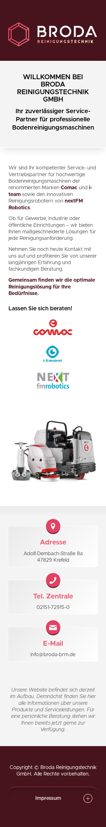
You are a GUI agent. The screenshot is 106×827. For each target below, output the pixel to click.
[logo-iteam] (53, 353)
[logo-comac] (53, 327)
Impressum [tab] (48, 798)
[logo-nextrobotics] (53, 380)
